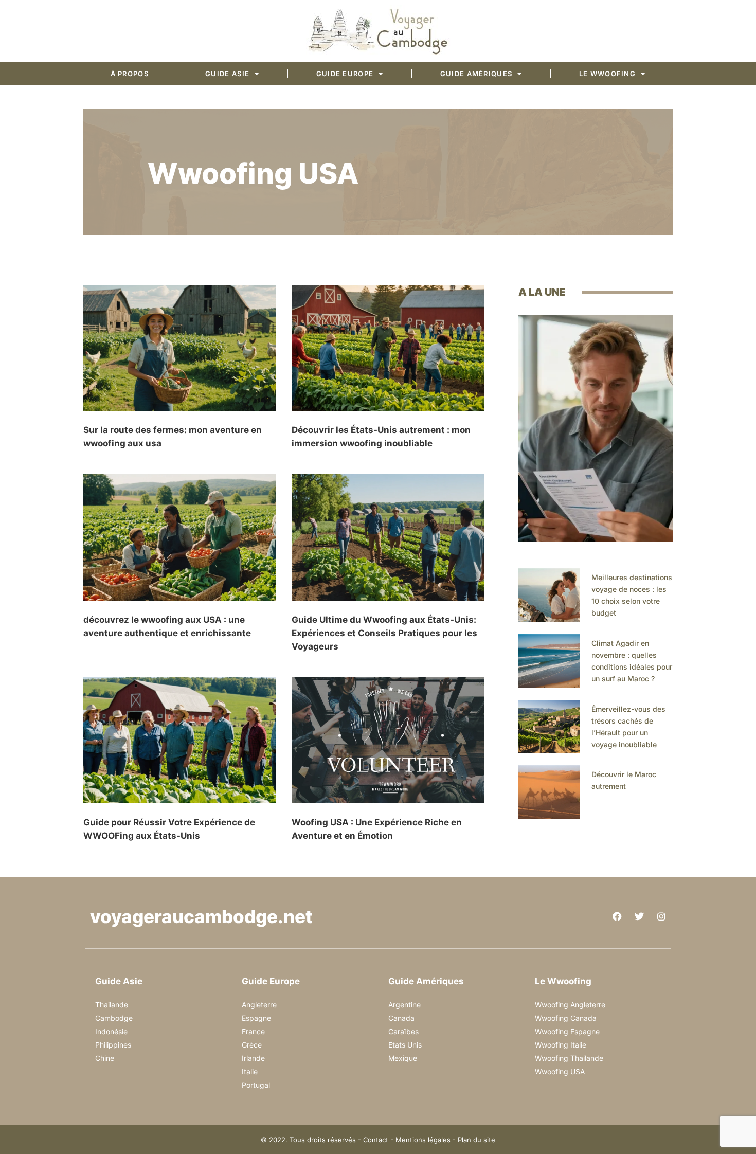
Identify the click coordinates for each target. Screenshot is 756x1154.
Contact (375, 1139)
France (253, 1031)
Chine (104, 1058)
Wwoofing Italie (560, 1044)
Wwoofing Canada (566, 1018)
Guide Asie (227, 73)
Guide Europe (345, 73)
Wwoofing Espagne (567, 1031)
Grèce (252, 1044)
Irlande (253, 1058)
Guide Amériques (476, 73)
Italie (250, 1071)
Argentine (404, 1004)
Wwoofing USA (560, 1071)
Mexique (402, 1058)
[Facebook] (617, 916)
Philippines (113, 1044)
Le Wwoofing (607, 73)
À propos (130, 73)
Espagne (256, 1018)
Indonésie (111, 1031)
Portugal (256, 1084)
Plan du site (476, 1139)
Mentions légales (423, 1139)
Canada (401, 1018)
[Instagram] (661, 916)
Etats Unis (405, 1044)
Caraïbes (403, 1031)
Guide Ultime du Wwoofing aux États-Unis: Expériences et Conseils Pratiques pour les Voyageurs (384, 633)
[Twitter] (639, 916)
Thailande (111, 1004)
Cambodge (114, 1018)
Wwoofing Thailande (569, 1058)
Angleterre (259, 1004)
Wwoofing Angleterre (570, 1004)
